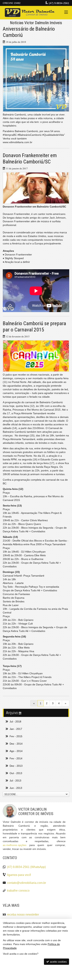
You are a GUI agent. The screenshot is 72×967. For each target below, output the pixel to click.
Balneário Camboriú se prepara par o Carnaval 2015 (34, 326)
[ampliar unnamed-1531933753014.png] (36, 78)
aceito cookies (58, 961)
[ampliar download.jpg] (36, 188)
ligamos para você (19, 874)
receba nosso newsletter (23, 914)
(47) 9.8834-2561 (59, 3)
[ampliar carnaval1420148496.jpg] (36, 356)
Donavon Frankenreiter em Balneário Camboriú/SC (30, 158)
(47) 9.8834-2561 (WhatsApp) (26, 867)
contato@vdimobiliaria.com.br (26, 882)
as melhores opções (14, 845)
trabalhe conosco (18, 890)
